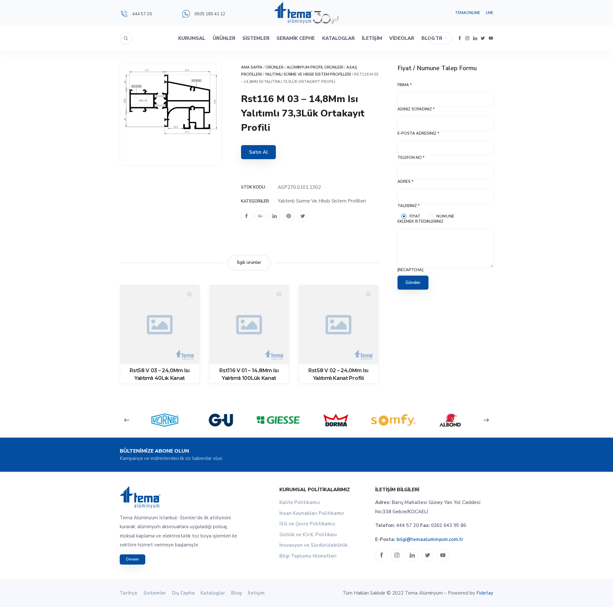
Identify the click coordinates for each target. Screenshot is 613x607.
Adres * (405, 181)
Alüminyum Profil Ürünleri (315, 67)
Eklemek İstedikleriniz (420, 221)
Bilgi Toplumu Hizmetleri (308, 556)
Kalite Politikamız (299, 502)
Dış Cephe (183, 593)
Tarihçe (128, 593)
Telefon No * (410, 157)
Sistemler (255, 38)
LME (489, 12)
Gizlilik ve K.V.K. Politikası (308, 534)
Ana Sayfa (251, 67)
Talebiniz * (408, 205)
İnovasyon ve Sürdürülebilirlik (313, 545)
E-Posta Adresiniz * (418, 133)
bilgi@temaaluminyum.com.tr (430, 539)
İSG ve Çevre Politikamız (307, 524)
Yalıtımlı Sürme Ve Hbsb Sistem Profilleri (308, 74)
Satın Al (258, 152)
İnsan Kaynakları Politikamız (311, 513)
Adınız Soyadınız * (416, 109)
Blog (428, 38)
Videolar (401, 38)
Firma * (404, 84)
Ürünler (224, 38)
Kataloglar (338, 38)
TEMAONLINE (467, 12)
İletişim (372, 38)
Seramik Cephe (295, 38)
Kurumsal (191, 38)
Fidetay (484, 593)
